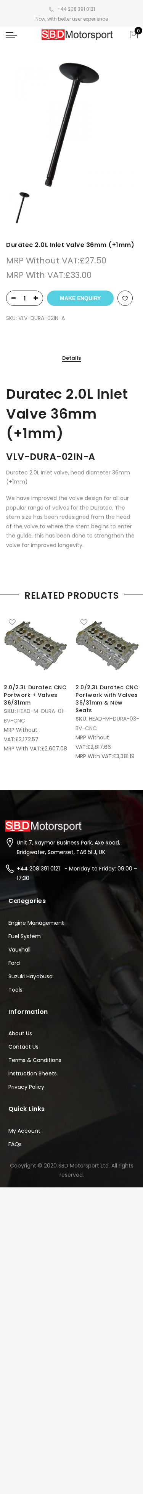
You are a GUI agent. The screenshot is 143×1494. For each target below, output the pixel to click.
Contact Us (23, 1047)
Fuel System (24, 936)
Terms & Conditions (34, 1060)
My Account (24, 1131)
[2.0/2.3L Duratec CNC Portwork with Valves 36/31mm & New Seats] (108, 646)
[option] (71, 123)
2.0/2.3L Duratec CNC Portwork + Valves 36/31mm (35, 695)
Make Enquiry (80, 298)
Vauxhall (19, 949)
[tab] (71, 358)
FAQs (15, 1144)
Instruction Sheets (32, 1073)
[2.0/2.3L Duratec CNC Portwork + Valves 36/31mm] (36, 646)
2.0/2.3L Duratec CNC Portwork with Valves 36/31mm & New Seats (107, 699)
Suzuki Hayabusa (30, 976)
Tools (15, 990)
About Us (20, 1033)
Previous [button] (13, 681)
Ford (14, 963)
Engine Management (36, 923)
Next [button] (130, 681)
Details (71, 358)
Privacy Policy (26, 1087)
